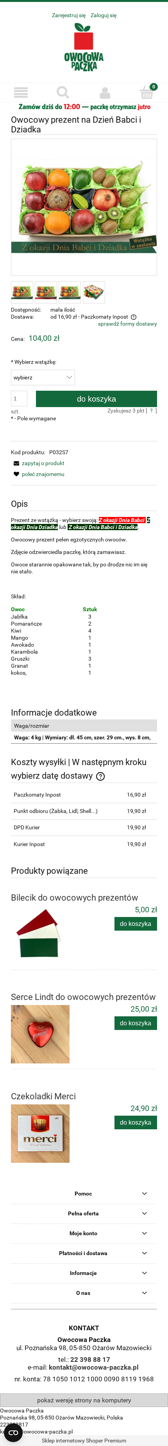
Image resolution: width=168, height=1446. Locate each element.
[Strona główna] (84, 46)
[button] (21, 93)
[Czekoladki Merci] (47, 1133)
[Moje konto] (105, 92)
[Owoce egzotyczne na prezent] (84, 106)
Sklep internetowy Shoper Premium (84, 1440)
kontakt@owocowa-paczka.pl (94, 1367)
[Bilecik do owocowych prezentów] (47, 935)
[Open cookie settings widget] (13, 1432)
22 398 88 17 (90, 1359)
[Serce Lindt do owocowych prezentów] (47, 1034)
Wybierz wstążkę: (33, 362)
